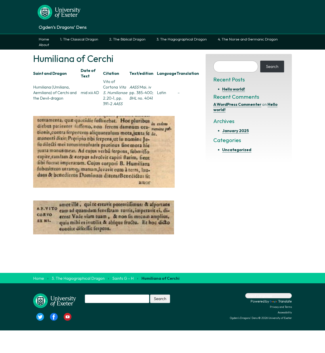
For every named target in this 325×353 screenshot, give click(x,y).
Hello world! (233, 89)
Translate (285, 301)
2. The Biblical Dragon (127, 39)
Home (44, 39)
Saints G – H (123, 278)
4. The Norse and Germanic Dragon (248, 39)
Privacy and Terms (281, 307)
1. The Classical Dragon (79, 39)
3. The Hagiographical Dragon (182, 39)
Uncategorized (236, 149)
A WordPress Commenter (237, 104)
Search (272, 66)
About (44, 44)
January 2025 (235, 130)
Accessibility (285, 312)
